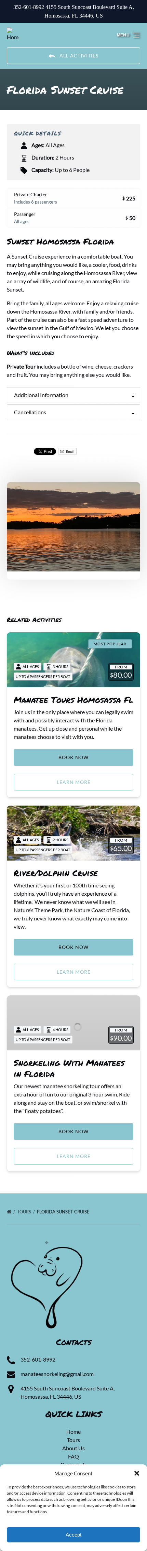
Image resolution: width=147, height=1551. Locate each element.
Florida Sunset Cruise (64, 1211)
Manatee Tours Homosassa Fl (73, 699)
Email (70, 451)
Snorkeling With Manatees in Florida (69, 1068)
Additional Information (41, 395)
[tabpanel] (73, 526)
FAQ (73, 1456)
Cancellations (30, 412)
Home (73, 1431)
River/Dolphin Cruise (56, 873)
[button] (136, 1473)
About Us (73, 1448)
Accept (73, 1535)
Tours (24, 1211)
